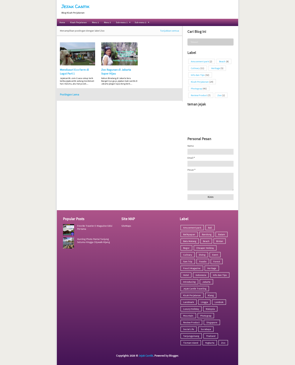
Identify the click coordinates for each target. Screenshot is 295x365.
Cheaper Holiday (205, 247)
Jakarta (206, 281)
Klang (211, 295)
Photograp (196, 88)
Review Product (199, 95)
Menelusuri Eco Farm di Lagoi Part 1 (74, 71)
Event (215, 254)
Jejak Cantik (75, 6)
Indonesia (201, 275)
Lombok (219, 302)
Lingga (204, 302)
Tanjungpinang (191, 335)
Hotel (186, 275)
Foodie (202, 261)
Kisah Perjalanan (78, 22)
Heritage (215, 68)
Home (62, 22)
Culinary (195, 68)
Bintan (219, 241)
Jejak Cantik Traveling (194, 288)
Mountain (188, 315)
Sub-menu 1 (122, 22)
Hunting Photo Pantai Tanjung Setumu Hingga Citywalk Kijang (93, 240)
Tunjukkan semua (169, 30)
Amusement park (200, 61)
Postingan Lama (69, 94)
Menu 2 (95, 22)
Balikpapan (189, 234)
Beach (222, 61)
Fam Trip (187, 261)
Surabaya (206, 329)
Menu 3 (107, 22)
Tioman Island (190, 342)
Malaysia (210, 308)
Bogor (186, 247)
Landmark (188, 302)
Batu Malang (189, 241)
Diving (202, 254)
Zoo (219, 95)
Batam (221, 234)
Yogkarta (209, 342)
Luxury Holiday (191, 308)
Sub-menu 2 (140, 22)
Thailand (211, 335)
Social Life (188, 329)
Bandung (206, 234)
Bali (210, 227)
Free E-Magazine (192, 268)
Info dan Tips (198, 74)
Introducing (189, 281)
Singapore (211, 322)
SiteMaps (126, 225)
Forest (216, 261)
